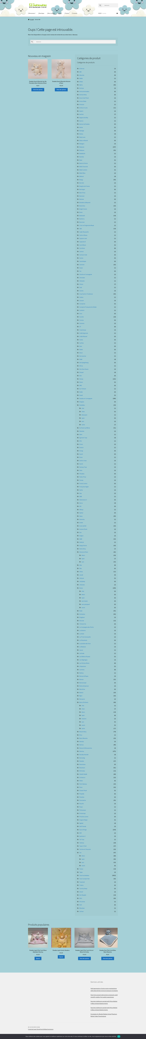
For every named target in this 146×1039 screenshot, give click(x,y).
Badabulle (82, 153)
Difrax (81, 366)
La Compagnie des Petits (86, 627)
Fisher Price (82, 477)
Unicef (81, 892)
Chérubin (82, 281)
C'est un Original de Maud (86, 225)
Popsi (81, 807)
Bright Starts (83, 209)
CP (80, 326)
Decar (81, 353)
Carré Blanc (82, 245)
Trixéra (81, 885)
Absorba (81, 75)
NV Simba (82, 771)
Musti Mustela (83, 738)
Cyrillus (81, 343)
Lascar (81, 650)
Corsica (81, 320)
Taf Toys (81, 839)
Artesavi (81, 104)
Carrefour (82, 248)
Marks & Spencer (84, 686)
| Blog (60, 13)
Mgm (80, 696)
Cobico (81, 297)
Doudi (81, 395)
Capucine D (82, 242)
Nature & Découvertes (85, 748)
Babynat (81, 147)
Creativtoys (82, 330)
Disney (81, 379)
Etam (81, 457)
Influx (81, 571)
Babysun (81, 150)
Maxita (81, 692)
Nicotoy (81, 751)
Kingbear (82, 617)
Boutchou (82, 206)
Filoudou (81, 474)
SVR (80, 833)
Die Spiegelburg (83, 362)
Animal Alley (83, 94)
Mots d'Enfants (83, 702)
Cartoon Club (83, 255)
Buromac (82, 222)
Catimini (81, 264)
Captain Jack (83, 238)
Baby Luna (82, 137)
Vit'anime (82, 901)
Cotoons (81, 323)
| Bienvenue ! (31, 13)
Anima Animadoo (84, 91)
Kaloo (81, 588)
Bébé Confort (83, 170)
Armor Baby (82, 101)
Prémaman (82, 810)
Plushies (81, 797)
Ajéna (81, 85)
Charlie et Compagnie (85, 274)
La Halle (81, 634)
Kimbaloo (82, 614)
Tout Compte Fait (84, 879)
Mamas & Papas (83, 676)
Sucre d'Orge (83, 830)
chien (83, 411)
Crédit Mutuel (83, 336)
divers (83, 555)
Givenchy (81, 519)
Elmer (81, 444)
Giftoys (81, 509)
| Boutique (41, 13)
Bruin (80, 212)
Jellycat (81, 578)
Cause (81, 268)
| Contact (74, 13)
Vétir (80, 898)
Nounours (82, 767)
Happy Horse (83, 545)
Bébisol (81, 176)
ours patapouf (86, 604)
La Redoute (82, 647)
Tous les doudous (84, 875)
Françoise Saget (84, 487)
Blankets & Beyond (84, 202)
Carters (81, 251)
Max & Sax (82, 689)
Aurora (81, 121)
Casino (81, 258)
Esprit (81, 454)
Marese (81, 679)
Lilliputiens (82, 666)
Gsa (80, 532)
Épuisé (38, 958)
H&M (80, 539)
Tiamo (81, 869)
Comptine (82, 304)
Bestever (81, 196)
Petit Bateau (83, 784)
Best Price (82, 193)
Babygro (81, 144)
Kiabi (80, 611)
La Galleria (82, 630)
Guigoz (81, 536)
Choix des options (38, 89)
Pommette (82, 800)
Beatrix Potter (83, 163)
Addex (81, 78)
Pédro (81, 781)
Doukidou (82, 405)
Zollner (81, 911)
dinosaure (84, 415)
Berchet (81, 183)
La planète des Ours (85, 643)
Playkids (81, 794)
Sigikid (81, 823)
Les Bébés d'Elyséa (84, 656)
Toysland (82, 882)
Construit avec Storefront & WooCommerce (40, 1029)
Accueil (32, 19)
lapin (83, 418)
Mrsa (80, 735)
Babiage (81, 130)
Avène (81, 127)
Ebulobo (81, 431)
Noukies (81, 761)
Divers (81, 382)
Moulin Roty (82, 731)
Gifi (80, 506)
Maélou (81, 673)
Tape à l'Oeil (83, 846)
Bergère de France (84, 186)
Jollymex (82, 585)
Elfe (80, 441)
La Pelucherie (83, 640)
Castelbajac (82, 261)
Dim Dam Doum (83, 369)
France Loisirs (83, 483)
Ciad (80, 287)
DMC (80, 385)
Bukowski (82, 215)
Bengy (81, 180)
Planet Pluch (83, 790)
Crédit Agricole (83, 333)
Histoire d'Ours (83, 552)
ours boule (85, 601)
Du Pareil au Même (84, 428)
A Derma (81, 68)
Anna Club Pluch (84, 98)
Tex (80, 852)
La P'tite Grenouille (85, 637)
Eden (80, 434)
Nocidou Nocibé (83, 754)
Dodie (81, 392)
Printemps (82, 813)
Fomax (81, 480)
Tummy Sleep (83, 888)
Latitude (81, 653)
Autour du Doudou (84, 124)
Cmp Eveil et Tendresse (86, 294)
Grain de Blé (82, 526)
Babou (81, 134)
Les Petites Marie (84, 663)
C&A (80, 228)
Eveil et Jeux (83, 460)
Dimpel (81, 372)
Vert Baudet (82, 895)
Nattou (81, 745)
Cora (80, 313)
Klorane (81, 620)
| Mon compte (51, 13)
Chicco (81, 284)
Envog (81, 451)
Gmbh (81, 522)
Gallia (81, 490)
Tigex (81, 872)
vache (83, 424)
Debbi (81, 349)
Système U (82, 836)
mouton (84, 718)
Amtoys (81, 88)
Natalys (81, 741)
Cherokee (82, 277)
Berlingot (82, 189)
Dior (80, 375)
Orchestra (82, 777)
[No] (144, 1036)
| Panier (67, 13)
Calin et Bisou (83, 235)
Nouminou (82, 764)
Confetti (81, 310)
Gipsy (80, 516)
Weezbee (82, 908)
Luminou (81, 669)
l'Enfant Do (82, 624)
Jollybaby (82, 581)
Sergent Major (83, 820)
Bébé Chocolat (83, 166)
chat (83, 408)
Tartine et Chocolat (85, 849)
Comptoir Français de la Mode (87, 307)
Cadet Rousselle (84, 232)
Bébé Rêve (82, 173)
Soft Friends (82, 826)
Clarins (81, 291)
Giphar (81, 513)
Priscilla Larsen (83, 816)
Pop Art (81, 803)
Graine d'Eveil (83, 529)
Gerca (81, 503)
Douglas (81, 402)
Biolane (81, 199)
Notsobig (82, 758)
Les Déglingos (83, 660)
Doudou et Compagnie (85, 398)
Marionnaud (82, 683)
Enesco (81, 447)
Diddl (80, 359)
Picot (80, 787)
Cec (80, 271)
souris (83, 607)
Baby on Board (83, 140)
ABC (80, 72)
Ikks (80, 568)
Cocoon (81, 300)
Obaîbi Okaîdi (83, 774)
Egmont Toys (83, 438)
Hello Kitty (82, 549)
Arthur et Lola (83, 108)
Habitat (81, 542)
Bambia (81, 157)
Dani (80, 346)
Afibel (81, 81)
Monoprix (82, 699)
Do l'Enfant (82, 389)
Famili (81, 464)
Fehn (80, 470)
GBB (80, 496)
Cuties (81, 340)
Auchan (81, 114)
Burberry (81, 219)
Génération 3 (83, 500)
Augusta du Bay (83, 117)
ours (83, 421)
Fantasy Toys (83, 467)
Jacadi (81, 575)
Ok (119, 1036)
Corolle (81, 317)
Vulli (80, 905)
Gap (80, 493)
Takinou (81, 843)
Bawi (80, 160)
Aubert (81, 111)
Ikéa (80, 565)
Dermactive (82, 356)
